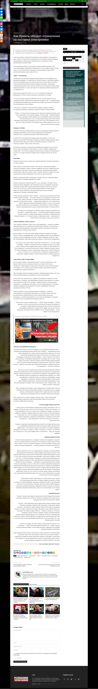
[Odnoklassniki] (35, 553)
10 (64, 58)
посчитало (34, 93)
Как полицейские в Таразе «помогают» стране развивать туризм (22, 565)
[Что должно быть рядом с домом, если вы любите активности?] (52, 592)
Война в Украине (20, 8)
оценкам (20, 70)
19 (70, 60)
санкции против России (18, 557)
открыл (39, 183)
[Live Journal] (33, 553)
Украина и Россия (27, 557)
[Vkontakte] (25, 553)
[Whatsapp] (30, 553)
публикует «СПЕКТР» (43, 53)
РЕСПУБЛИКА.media (18, 42)
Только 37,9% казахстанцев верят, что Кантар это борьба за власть (49, 565)
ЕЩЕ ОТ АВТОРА (33, 584)
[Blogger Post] (48, 553)
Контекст (21, 32)
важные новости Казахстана (22, 555)
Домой (14, 8)
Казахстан (39, 555)
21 (76, 60)
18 (67, 60)
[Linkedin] (51, 553)
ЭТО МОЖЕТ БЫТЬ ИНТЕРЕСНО (21, 584)
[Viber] (22, 553)
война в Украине (32, 555)
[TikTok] (84, 1)
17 (64, 60)
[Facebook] (80, 1)
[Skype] (46, 553)
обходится (21, 134)
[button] (83, 4)
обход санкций (54, 555)
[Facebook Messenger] (20, 553)
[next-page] (16, 622)
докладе (25, 226)
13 (73, 58)
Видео (15, 613)
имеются (17, 152)
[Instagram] (81, 1)
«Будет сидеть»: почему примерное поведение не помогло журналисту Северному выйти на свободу (52, 616)
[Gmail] (41, 553)
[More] (54, 553)
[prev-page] (14, 622)
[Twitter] (38, 553)
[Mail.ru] (43, 553)
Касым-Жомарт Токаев (46, 555)
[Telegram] (83, 1)
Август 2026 (73, 51)
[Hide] (0, 43)
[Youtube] (86, 1)
